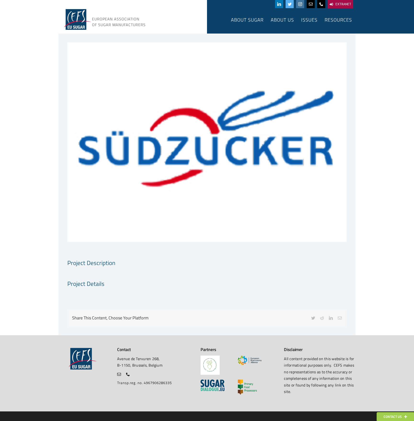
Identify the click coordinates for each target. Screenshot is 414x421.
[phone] (321, 4)
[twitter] (290, 4)
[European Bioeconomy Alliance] (250, 357)
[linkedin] (279, 4)
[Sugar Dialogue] (212, 381)
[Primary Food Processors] (247, 381)
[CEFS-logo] (77, 10)
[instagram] (300, 4)
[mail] (311, 4)
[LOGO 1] (210, 357)
